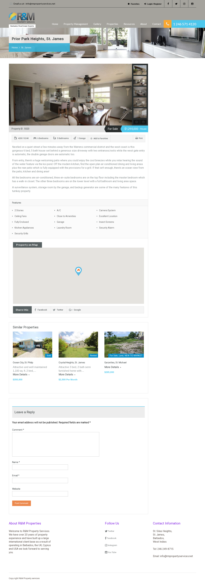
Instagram (112, 545)
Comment (18, 429)
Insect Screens (106, 222)
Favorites (135, 4)
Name (16, 462)
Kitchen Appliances (24, 227)
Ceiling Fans (21, 216)
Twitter (60, 310)
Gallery (97, 23)
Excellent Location (108, 216)
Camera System (107, 210)
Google (77, 310)
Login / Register (154, 4)
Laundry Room (64, 227)
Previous (12, 95)
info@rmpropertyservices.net (40, 3)
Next (129, 95)
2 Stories (19, 210)
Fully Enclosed (22, 222)
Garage (60, 222)
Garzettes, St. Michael (115, 362)
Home (55, 23)
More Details (20, 374)
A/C (59, 210)
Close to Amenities (66, 216)
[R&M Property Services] (22, 19)
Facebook (42, 310)
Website (16, 489)
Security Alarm (106, 227)
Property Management (76, 23)
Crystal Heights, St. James (72, 362)
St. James (26, 47)
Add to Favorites (100, 138)
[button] (78, 271)
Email (15, 475)
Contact (156, 23)
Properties (112, 23)
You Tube (111, 552)
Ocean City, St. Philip (23, 362)
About (143, 23)
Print (141, 138)
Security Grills (21, 233)
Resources (129, 23)
